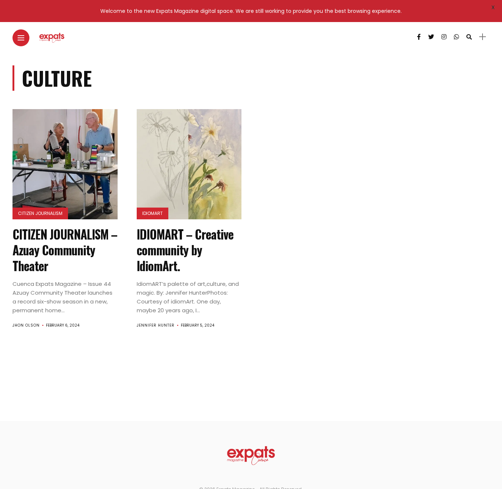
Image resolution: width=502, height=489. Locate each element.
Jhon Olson (26, 325)
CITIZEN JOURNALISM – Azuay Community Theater (64, 250)
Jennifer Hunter (156, 325)
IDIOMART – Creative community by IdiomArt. (185, 250)
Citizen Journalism (40, 213)
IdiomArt (152, 213)
